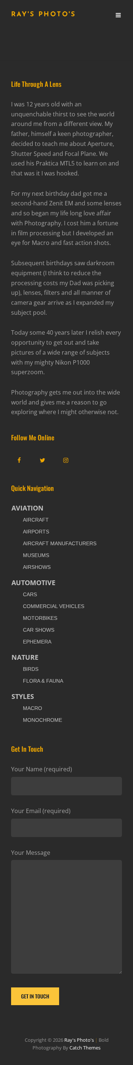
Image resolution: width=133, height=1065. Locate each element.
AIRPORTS (36, 532)
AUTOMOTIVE (33, 582)
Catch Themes (84, 1047)
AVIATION (27, 508)
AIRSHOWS (37, 567)
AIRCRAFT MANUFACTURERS (59, 543)
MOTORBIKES (40, 618)
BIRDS (30, 669)
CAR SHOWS (38, 630)
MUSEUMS (36, 555)
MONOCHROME (42, 720)
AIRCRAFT (36, 520)
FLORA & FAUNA (43, 681)
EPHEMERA (37, 642)
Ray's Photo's (43, 14)
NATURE (24, 657)
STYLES (22, 696)
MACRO (32, 708)
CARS (30, 594)
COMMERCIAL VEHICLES (53, 606)
